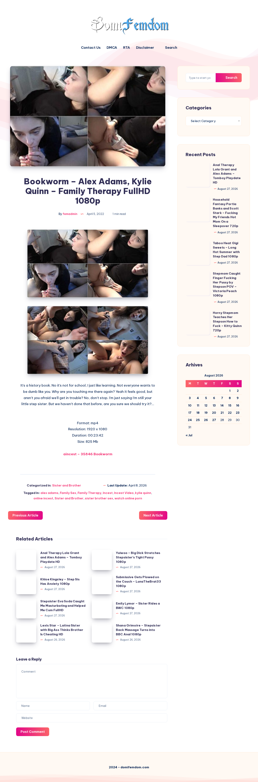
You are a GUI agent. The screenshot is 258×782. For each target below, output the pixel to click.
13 (214, 405)
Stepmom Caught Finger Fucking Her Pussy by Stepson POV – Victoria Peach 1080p (226, 284)
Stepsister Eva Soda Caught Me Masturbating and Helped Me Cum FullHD (62, 605)
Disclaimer (145, 48)
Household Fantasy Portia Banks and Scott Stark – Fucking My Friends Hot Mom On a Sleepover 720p (226, 213)
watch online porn (128, 498)
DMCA (112, 48)
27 (214, 420)
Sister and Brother (66, 485)
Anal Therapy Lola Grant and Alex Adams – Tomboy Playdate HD (61, 557)
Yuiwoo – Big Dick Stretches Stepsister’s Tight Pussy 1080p (138, 557)
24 (190, 420)
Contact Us (91, 48)
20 (214, 413)
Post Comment (33, 732)
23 (237, 413)
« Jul (189, 435)
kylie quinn (143, 493)
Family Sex (68, 493)
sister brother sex (99, 498)
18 (198, 413)
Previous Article (25, 515)
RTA (126, 48)
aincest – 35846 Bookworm (87, 454)
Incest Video (124, 493)
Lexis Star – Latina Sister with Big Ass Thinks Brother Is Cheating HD (61, 629)
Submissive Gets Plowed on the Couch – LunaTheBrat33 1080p (138, 581)
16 (237, 405)
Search (231, 78)
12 (205, 405)
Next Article (153, 515)
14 (222, 405)
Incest (108, 493)
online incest (43, 498)
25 (198, 420)
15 (229, 405)
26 (206, 420)
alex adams (49, 493)
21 (222, 413)
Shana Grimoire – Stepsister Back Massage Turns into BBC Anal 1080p (138, 629)
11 (198, 405)
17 (189, 413)
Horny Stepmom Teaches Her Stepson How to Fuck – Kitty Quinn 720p (227, 321)
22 (230, 413)
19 (206, 413)
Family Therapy (89, 493)
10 (189, 405)
